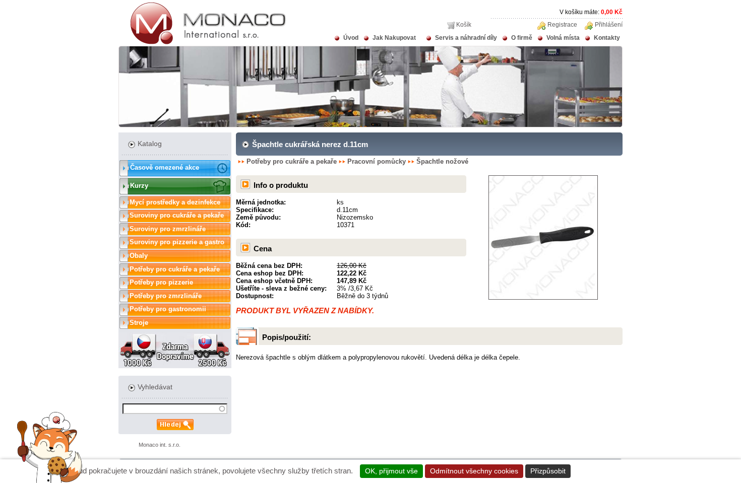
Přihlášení (609, 24)
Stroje (139, 322)
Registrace (562, 24)
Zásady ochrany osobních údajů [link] (627, 471)
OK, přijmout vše (391, 471)
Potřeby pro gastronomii (168, 309)
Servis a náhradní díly (466, 37)
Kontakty (607, 37)
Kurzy (139, 185)
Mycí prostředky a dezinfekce (175, 202)
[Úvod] (202, 42)
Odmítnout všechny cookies (474, 471)
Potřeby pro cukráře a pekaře (175, 269)
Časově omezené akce (164, 167)
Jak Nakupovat (394, 37)
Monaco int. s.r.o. (159, 445)
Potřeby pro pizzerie (161, 282)
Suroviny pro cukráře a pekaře (177, 215)
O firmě (521, 37)
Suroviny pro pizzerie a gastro (177, 242)
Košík (463, 24)
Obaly (139, 255)
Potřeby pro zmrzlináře (166, 296)
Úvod (350, 37)
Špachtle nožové (442, 161)
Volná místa (563, 37)
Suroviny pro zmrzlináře (168, 229)
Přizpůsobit (548, 471)
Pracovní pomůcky (376, 161)
